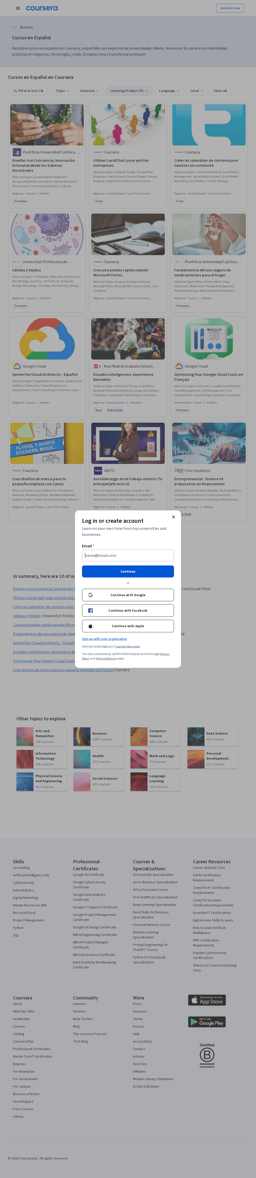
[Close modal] (173, 516)
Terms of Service (106, 658)
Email (88, 545)
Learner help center (127, 646)
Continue (128, 571)
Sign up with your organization (104, 638)
